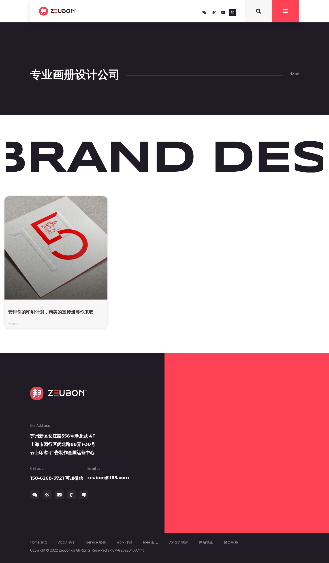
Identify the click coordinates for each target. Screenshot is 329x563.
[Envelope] (223, 12)
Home (294, 73)
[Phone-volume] (71, 494)
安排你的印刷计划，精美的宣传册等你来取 (50, 312)
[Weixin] (204, 12)
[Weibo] (213, 12)
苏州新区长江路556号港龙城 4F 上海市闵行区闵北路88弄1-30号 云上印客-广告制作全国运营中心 (62, 444)
